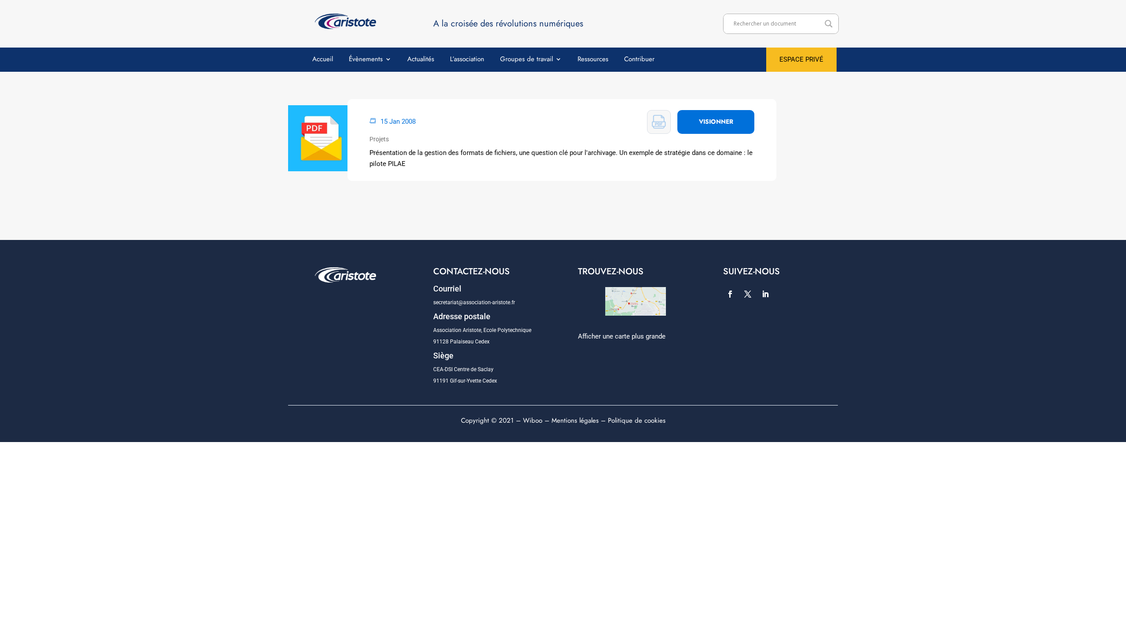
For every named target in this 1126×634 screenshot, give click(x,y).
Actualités (420, 60)
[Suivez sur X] (748, 294)
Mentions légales (575, 420)
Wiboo (532, 420)
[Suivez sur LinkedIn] (765, 294)
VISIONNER (716, 121)
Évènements (366, 60)
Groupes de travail (526, 60)
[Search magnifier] (829, 24)
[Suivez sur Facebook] (730, 294)
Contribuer (639, 60)
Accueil (322, 60)
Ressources (593, 60)
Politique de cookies (636, 420)
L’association (467, 60)
